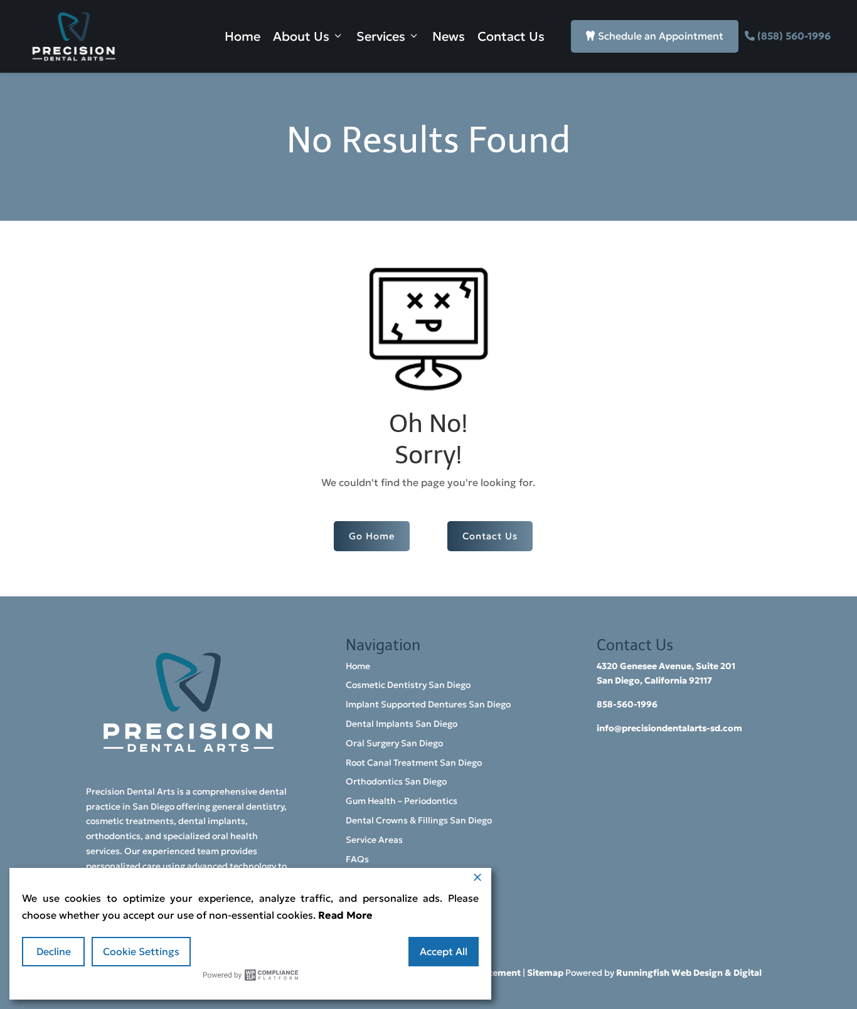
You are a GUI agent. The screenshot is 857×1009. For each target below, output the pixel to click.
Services (380, 36)
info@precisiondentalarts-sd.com (669, 728)
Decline (53, 951)
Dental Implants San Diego (401, 723)
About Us (301, 36)
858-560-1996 (627, 704)
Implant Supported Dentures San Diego (428, 704)
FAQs (357, 859)
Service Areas (374, 839)
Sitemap (545, 972)
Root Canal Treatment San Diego (414, 762)
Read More (345, 915)
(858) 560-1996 (794, 35)
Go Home (372, 536)
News (448, 36)
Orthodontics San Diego (396, 781)
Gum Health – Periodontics (401, 800)
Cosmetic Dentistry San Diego (408, 684)
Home (242, 36)
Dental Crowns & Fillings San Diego (419, 820)
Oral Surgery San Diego (394, 743)
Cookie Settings (141, 951)
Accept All (443, 951)
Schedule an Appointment (654, 35)
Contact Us (511, 36)
